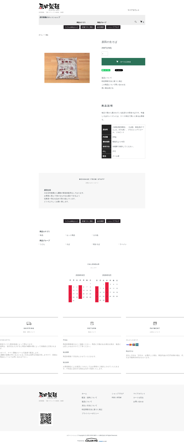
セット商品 (70, 235)
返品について (107, 77)
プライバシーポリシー (90, 413)
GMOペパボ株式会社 (99, 435)
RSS (113, 397)
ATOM (119, 397)
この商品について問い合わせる (113, 84)
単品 (47, 35)
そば (68, 244)
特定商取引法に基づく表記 (112, 81)
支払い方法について (89, 405)
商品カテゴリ (81, 22)
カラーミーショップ (72, 435)
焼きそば (96, 244)
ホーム (41, 35)
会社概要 (100, 27)
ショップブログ (113, 27)
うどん (42, 244)
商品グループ (101, 22)
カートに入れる (125, 62)
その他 (95, 235)
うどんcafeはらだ (71, 27)
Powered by (80, 441)
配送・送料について (89, 397)
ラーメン (123, 244)
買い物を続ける (108, 88)
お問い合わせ (138, 401)
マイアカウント (133, 10)
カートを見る (138, 397)
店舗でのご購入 (88, 27)
